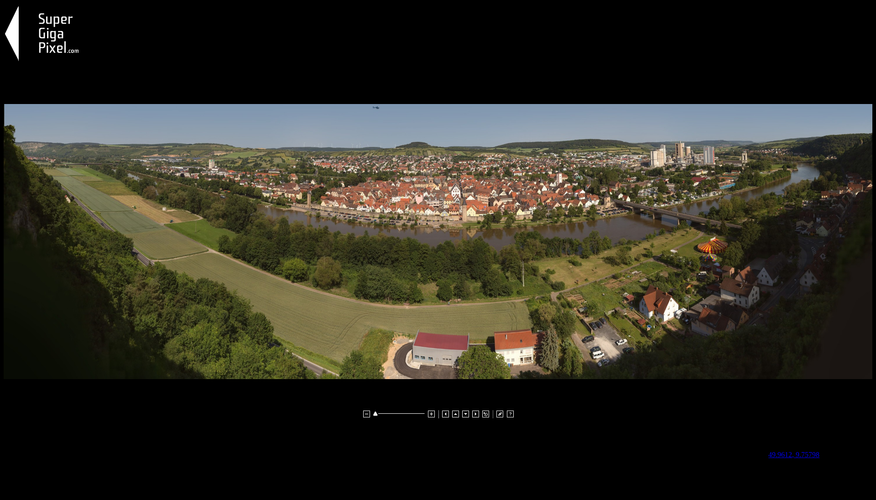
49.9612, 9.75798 (793, 454)
